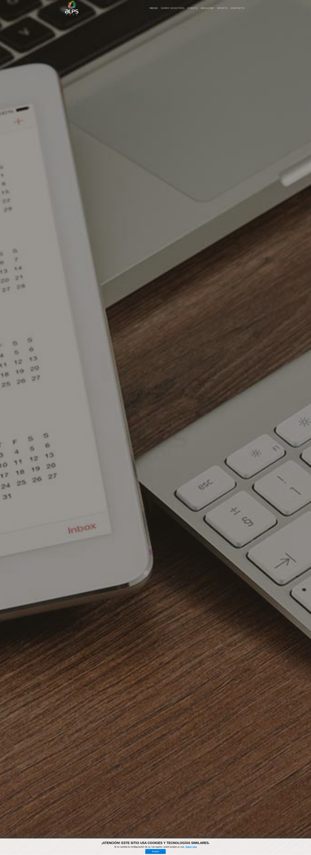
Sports (222, 8)
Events (193, 8)
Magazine (207, 8)
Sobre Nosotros (172, 8)
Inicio (154, 8)
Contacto (238, 8)
